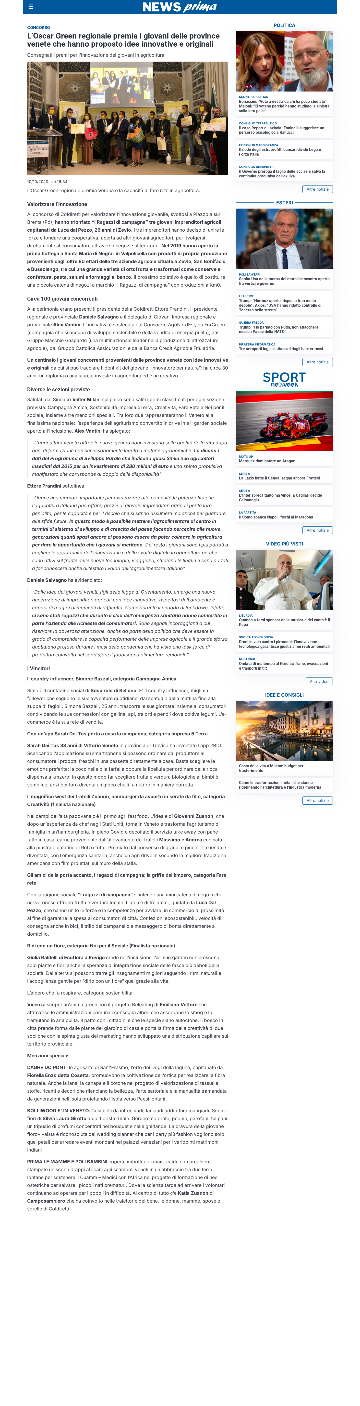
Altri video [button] (319, 681)
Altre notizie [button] (318, 189)
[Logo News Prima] (180, 7)
